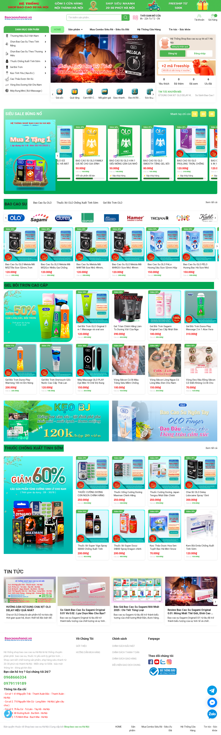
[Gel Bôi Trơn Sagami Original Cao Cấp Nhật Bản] (164, 306)
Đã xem (193, 81)
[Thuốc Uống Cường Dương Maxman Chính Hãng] (128, 472)
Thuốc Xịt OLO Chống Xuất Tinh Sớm (77, 202)
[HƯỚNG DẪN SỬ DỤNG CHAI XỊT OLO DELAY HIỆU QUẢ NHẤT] (30, 590)
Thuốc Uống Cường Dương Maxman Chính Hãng (128, 494)
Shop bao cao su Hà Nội (76, 726)
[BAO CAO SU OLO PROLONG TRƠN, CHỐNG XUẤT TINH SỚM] (107, 141)
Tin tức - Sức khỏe (179, 29)
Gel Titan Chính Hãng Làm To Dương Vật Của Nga (128, 328)
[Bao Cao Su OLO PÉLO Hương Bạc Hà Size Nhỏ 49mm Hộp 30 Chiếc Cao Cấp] (199, 244)
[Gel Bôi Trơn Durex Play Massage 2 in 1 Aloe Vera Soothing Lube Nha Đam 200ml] (200, 306)
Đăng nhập (199, 53)
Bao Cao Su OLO (42, 202)
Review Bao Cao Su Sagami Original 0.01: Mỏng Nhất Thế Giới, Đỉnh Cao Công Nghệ (189, 613)
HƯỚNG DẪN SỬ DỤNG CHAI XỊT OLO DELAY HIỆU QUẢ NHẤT (28, 608)
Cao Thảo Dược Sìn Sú (21, 79)
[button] (57, 156)
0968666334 (15, 677)
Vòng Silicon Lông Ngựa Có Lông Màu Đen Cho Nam (164, 381)
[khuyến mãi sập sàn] (38, 316)
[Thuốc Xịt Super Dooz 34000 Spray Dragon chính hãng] (128, 526)
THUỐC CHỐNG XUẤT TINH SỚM (34, 448)
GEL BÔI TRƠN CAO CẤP (26, 285)
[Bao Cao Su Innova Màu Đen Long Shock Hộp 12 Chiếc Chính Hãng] (175, 141)
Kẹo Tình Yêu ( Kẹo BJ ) (22, 73)
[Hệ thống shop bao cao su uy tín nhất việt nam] (110, 6)
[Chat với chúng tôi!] (212, 702)
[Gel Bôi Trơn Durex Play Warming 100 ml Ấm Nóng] (20, 360)
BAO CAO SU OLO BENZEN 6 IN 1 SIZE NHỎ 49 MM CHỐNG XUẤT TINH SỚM (140, 163)
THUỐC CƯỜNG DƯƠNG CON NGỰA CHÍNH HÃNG (91, 494)
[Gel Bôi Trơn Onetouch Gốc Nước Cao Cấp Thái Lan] (56, 360)
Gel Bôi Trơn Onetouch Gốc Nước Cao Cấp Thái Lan (56, 381)
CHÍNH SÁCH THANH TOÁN (125, 652)
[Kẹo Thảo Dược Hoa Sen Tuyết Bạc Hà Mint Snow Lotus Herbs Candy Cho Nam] (164, 526)
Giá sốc (59, 97)
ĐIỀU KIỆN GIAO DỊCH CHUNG (126, 665)
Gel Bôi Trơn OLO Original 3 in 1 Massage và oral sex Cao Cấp (92, 329)
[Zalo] (162, 662)
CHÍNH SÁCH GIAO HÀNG (124, 658)
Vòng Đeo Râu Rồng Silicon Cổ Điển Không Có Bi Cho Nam (200, 383)
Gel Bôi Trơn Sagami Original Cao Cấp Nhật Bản (164, 328)
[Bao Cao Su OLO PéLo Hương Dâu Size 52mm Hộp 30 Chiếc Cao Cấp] (163, 244)
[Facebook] (150, 661)
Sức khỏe (150, 97)
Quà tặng (74, 97)
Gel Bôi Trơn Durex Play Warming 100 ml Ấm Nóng (19, 381)
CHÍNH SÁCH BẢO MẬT (123, 646)
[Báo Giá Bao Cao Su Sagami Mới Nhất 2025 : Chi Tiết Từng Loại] (137, 590)
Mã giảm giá (105, 97)
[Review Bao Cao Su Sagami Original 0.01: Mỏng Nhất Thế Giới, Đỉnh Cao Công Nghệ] (191, 591)
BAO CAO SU (16, 204)
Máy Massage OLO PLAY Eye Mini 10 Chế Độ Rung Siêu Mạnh (91, 383)
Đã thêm (179, 81)
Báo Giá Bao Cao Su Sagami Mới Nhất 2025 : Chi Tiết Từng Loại (137, 608)
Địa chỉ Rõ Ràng (134, 97)
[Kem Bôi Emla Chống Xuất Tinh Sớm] (200, 526)
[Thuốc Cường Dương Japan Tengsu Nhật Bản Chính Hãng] (164, 472)
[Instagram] (169, 661)
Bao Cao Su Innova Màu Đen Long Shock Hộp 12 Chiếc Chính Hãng (173, 163)
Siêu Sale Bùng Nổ (23, 114)
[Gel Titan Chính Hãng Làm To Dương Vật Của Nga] (128, 306)
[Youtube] (156, 661)
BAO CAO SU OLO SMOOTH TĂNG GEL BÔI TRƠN (72, 163)
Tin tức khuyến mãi (169, 91)
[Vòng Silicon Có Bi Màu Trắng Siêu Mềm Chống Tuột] (128, 360)
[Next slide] (215, 602)
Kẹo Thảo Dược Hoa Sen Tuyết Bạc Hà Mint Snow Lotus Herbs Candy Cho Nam (163, 550)
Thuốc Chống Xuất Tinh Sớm (25, 61)
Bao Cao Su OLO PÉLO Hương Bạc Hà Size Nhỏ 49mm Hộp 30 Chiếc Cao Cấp (196, 269)
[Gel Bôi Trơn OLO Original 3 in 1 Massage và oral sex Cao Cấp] (92, 306)
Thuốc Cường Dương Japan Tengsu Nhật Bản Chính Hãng (164, 495)
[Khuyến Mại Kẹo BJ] (56, 421)
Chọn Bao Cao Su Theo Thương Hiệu (26, 53)
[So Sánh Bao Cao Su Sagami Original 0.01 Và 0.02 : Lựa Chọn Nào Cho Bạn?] (84, 591)
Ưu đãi (208, 81)
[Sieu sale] (30, 155)
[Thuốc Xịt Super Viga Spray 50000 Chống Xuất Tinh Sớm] (92, 526)
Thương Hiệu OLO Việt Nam (24, 36)
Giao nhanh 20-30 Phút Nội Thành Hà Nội (119, 97)
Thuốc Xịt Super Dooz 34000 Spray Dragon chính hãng (127, 548)
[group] (103, 59)
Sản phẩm (74, 29)
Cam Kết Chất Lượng (89, 97)
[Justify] (125, 17)
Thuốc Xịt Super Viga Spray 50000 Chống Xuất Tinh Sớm (92, 548)
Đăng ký (172, 53)
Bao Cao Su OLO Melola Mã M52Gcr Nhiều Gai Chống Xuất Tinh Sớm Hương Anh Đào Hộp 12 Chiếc (55, 269)
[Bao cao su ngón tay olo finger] (164, 421)
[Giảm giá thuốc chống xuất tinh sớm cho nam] (38, 505)
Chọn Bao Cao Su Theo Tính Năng (24, 43)
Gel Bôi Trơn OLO (112, 202)
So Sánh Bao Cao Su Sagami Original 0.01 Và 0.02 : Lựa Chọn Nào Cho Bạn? (180, 95)
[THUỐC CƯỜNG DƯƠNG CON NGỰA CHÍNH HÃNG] (92, 472)
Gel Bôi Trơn (16, 67)
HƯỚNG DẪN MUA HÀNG (88, 652)
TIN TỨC (13, 572)
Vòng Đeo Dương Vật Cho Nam (26, 84)
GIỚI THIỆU (81, 646)
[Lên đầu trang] (212, 723)
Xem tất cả (211, 202)
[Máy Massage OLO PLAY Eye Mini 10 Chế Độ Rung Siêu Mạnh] (92, 360)
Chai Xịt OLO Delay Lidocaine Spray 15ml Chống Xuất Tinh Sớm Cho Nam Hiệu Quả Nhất (200, 497)
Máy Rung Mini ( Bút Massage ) (26, 90)
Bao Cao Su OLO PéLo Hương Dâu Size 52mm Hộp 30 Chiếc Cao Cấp (162, 267)
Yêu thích (164, 81)
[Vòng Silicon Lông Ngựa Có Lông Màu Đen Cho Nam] (164, 360)
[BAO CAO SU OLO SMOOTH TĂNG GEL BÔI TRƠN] (73, 141)
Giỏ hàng (212, 19)
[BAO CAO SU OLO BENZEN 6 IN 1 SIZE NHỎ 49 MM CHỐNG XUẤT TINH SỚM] (141, 141)
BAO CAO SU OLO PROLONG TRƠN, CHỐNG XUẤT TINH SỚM (106, 163)
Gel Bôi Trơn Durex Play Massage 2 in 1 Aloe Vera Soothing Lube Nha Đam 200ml (199, 331)
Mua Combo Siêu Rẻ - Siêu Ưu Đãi (109, 29)
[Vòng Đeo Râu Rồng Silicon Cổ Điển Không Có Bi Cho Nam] (200, 360)
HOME (57, 29)
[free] (186, 67)
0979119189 (15, 683)
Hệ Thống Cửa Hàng (149, 29)
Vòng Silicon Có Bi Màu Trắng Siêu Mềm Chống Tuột (126, 383)
